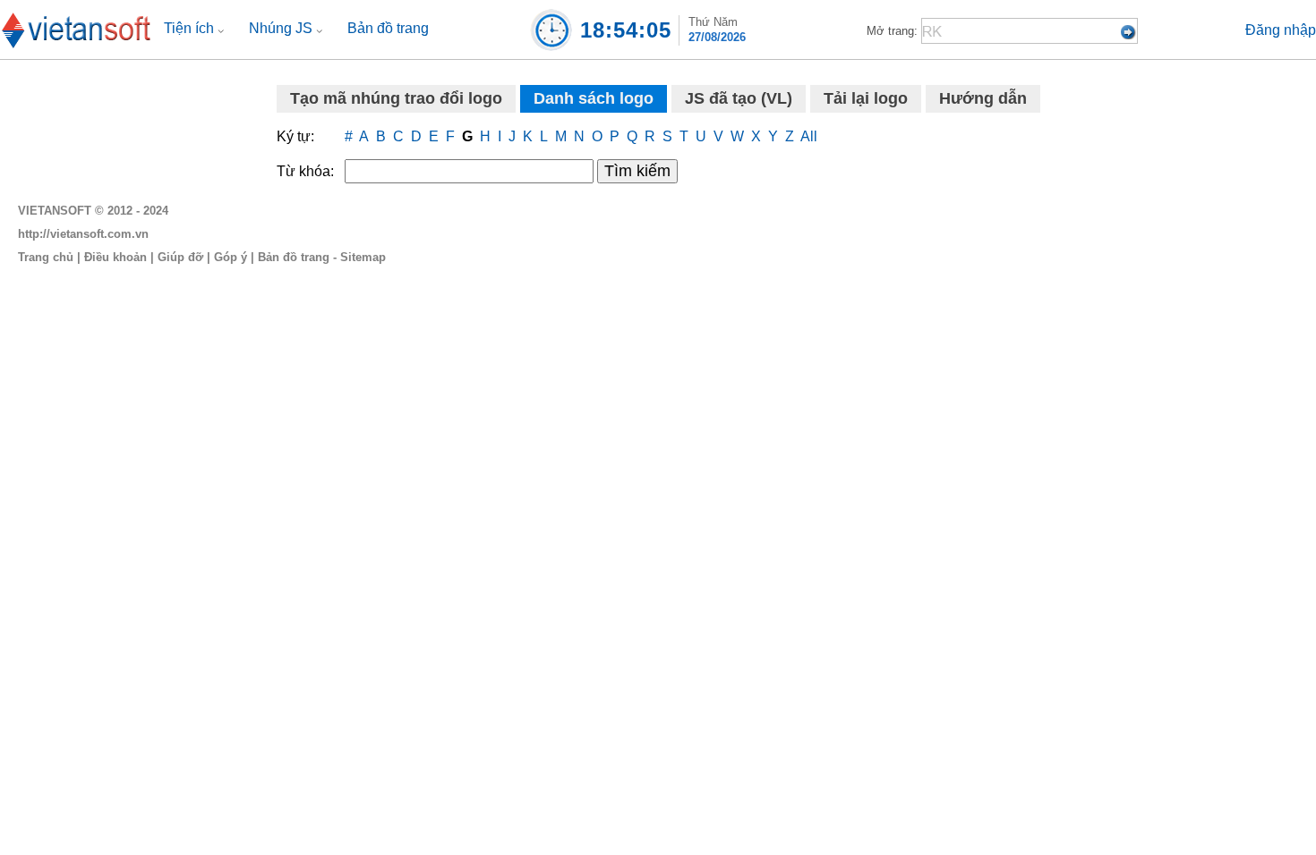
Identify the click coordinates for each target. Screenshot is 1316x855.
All (808, 136)
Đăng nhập (1280, 30)
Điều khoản (115, 257)
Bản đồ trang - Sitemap (322, 257)
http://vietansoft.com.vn (83, 234)
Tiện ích (191, 28)
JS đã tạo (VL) (738, 98)
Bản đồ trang (388, 28)
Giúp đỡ (180, 257)
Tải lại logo (866, 98)
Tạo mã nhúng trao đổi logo (396, 98)
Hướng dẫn (983, 98)
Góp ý (230, 257)
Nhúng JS (282, 28)
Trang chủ (45, 257)
